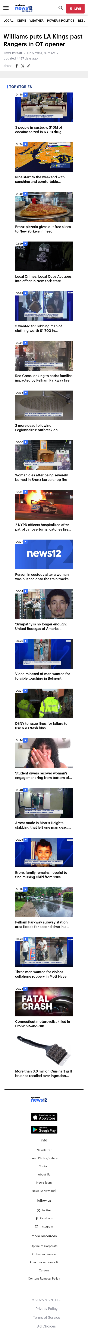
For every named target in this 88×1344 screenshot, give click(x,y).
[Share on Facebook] (16, 66)
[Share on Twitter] (22, 66)
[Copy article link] (28, 66)
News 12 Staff (12, 53)
